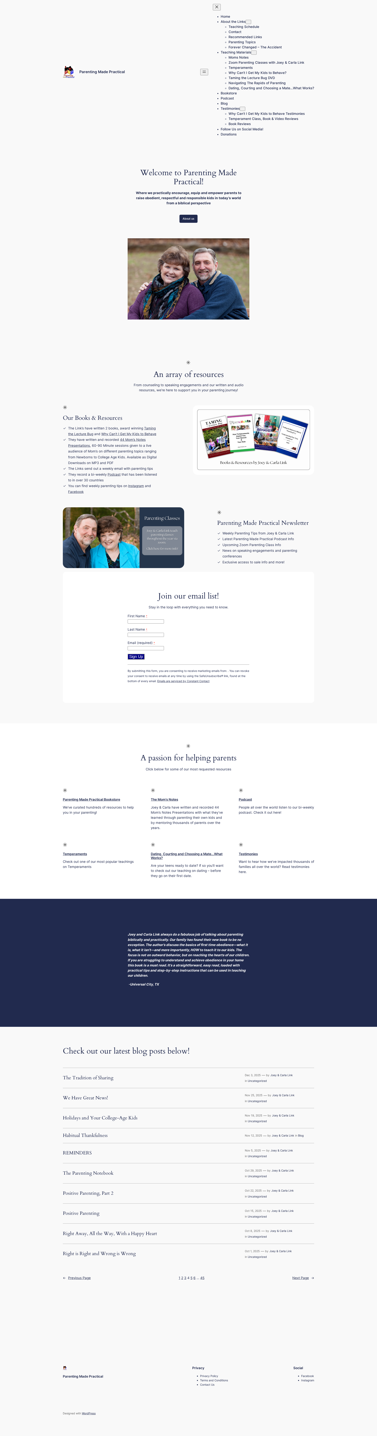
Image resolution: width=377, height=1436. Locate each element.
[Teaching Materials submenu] (254, 53)
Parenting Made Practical (102, 71)
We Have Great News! (85, 1098)
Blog (301, 1135)
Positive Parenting (81, 1213)
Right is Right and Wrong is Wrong (99, 1253)
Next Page (303, 1278)
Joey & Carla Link (281, 1075)
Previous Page (77, 1278)
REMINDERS (78, 1153)
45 (202, 1278)
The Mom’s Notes (164, 799)
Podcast (114, 474)
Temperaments (75, 854)
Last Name (137, 629)
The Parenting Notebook (88, 1173)
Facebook (76, 492)
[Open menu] (204, 72)
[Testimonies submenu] (242, 109)
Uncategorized (257, 1080)
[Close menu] (217, 7)
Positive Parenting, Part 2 (88, 1193)
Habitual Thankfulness (85, 1135)
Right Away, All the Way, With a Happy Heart (110, 1233)
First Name (137, 616)
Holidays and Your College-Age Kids (100, 1118)
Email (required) (141, 643)
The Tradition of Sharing (88, 1077)
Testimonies (248, 854)
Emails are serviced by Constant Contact (183, 681)
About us (188, 218)
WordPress (89, 1413)
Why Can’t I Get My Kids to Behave (128, 434)
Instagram (136, 486)
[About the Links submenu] (248, 22)
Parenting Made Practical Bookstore (91, 799)
